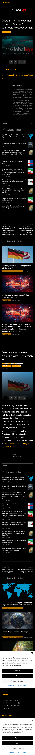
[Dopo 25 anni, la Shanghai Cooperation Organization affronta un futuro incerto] (30, 137)
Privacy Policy (22, 752)
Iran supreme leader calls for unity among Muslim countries (14, 199)
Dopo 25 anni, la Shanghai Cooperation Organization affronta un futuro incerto (13, 136)
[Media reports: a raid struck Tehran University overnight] (17, 283)
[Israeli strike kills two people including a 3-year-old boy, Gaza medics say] (30, 208)
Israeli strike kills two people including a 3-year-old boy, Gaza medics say (14, 207)
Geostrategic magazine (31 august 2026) (14, 144)
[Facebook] (11, 62)
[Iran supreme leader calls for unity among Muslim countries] (30, 200)
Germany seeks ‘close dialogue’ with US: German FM (16, 266)
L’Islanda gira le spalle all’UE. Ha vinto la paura (13, 162)
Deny (17, 743)
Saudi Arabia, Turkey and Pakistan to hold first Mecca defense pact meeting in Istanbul (14, 182)
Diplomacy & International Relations (12, 271)
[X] (15, 62)
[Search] (31, 123)
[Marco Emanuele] (6, 100)
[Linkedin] (3, 2)
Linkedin (7, 2)
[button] (32, 721)
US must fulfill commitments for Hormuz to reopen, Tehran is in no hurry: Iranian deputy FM (13, 191)
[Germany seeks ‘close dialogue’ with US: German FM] (17, 254)
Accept (17, 738)
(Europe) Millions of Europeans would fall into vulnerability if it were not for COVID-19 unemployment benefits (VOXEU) (26, 231)
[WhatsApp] (24, 62)
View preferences (17, 748)
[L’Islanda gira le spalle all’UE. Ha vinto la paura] (30, 163)
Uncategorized (6, 32)
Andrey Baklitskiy (9, 69)
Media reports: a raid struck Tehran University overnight (16, 296)
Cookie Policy (11, 752)
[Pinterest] (20, 62)
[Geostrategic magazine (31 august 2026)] (30, 145)
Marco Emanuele (17, 86)
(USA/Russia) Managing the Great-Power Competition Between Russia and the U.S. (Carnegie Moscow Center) (9, 230)
